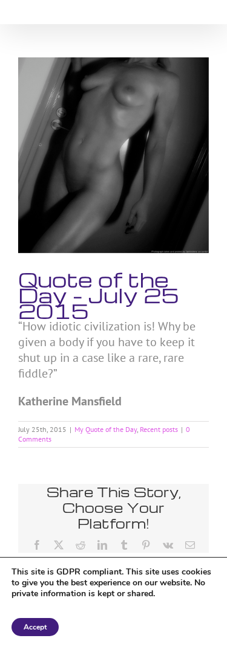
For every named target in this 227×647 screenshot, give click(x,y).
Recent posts (159, 429)
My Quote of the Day (105, 429)
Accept (35, 627)
